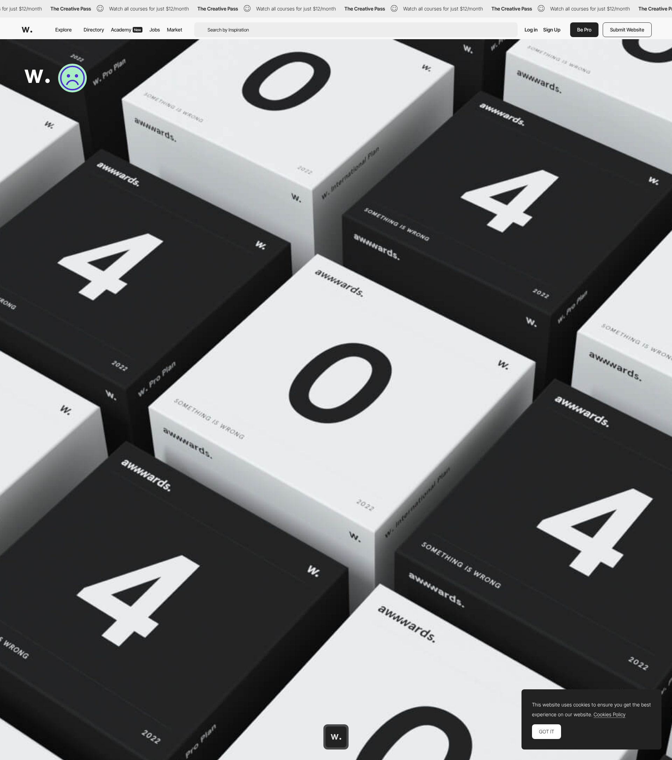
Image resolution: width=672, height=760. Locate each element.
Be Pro (584, 30)
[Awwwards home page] (336, 736)
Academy (126, 30)
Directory (94, 30)
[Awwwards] (27, 30)
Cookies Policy (609, 714)
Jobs (154, 30)
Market (174, 30)
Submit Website (627, 30)
